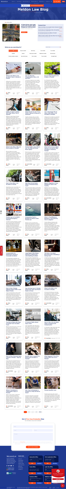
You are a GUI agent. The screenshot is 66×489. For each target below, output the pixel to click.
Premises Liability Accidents (13, 56)
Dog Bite (13, 53)
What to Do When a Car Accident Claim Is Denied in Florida (50, 27)
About (13, 1)
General (23, 53)
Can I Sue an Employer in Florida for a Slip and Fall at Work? (32, 391)
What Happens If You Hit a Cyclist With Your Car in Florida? (51, 357)
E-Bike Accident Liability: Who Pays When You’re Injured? (49, 35)
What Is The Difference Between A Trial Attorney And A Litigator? (51, 218)
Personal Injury (52, 53)
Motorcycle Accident (33, 53)
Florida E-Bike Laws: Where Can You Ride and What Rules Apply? (32, 148)
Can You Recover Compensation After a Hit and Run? (32, 77)
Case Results (19, 1)
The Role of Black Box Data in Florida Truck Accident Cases (13, 323)
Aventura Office (33, 476)
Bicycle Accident (23, 50)
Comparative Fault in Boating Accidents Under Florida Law (32, 218)
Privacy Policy (50, 487)
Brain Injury (33, 50)
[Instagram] (13, 466)
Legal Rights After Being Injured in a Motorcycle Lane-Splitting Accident (31, 254)
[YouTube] (11, 466)
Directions (39, 463)
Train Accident (34, 56)
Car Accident (53, 50)
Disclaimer (57, 487)
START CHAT (58, 479)
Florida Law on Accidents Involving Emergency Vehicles (13, 218)
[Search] (60, 47)
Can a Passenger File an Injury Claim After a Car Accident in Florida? (50, 113)
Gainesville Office (33, 457)
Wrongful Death (54, 56)
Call (32, 463)
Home (5, 22)
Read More (24, 32)
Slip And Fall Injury (24, 56)
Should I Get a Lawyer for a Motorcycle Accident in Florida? (32, 357)
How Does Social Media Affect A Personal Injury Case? (31, 184)
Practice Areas (34, 1)
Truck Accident (44, 56)
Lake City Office (49, 466)
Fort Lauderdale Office (50, 457)
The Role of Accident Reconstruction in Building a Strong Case (52, 254)
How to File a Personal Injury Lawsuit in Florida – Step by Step (13, 357)
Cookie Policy (54, 487)
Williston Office (49, 476)
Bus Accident (43, 50)
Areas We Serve (26, 1)
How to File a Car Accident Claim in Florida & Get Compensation (51, 323)
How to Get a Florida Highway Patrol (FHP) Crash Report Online (13, 289)
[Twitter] (8, 466)
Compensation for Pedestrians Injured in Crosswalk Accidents (12, 254)
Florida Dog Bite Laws (50, 390)
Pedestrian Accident (42, 53)
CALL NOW (57, 1)
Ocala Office (32, 466)
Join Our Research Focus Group (37, 5)
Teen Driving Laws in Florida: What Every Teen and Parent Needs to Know (33, 289)
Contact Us (48, 1)
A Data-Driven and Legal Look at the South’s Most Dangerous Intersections (28, 26)
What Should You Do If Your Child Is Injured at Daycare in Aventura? (33, 113)
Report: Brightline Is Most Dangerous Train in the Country (51, 184)
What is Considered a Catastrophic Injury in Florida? (12, 391)
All (13, 50)
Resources (41, 1)
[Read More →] (14, 74)
